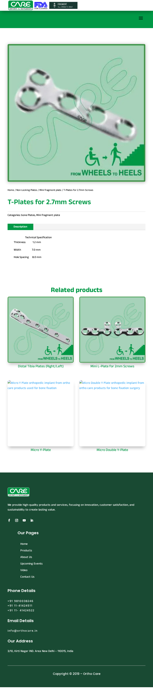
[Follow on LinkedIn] (32, 520)
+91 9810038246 (20, 601)
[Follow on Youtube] (24, 520)
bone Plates (28, 215)
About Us (26, 557)
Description (20, 227)
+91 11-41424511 (20, 606)
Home (11, 190)
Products (26, 550)
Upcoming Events (31, 564)
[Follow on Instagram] (17, 520)
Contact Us (27, 577)
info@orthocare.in (23, 631)
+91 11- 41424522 (21, 610)
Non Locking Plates (26, 190)
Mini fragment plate (50, 190)
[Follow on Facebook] (9, 520)
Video (23, 570)
